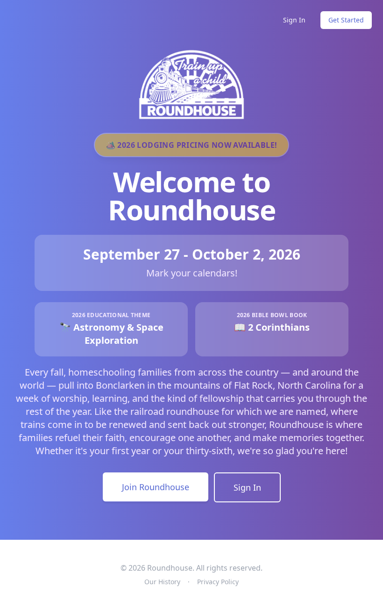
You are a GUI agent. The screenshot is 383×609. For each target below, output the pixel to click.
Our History (162, 581)
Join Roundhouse (155, 487)
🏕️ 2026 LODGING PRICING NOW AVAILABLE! (191, 145)
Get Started (346, 19)
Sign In (294, 19)
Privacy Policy (218, 581)
